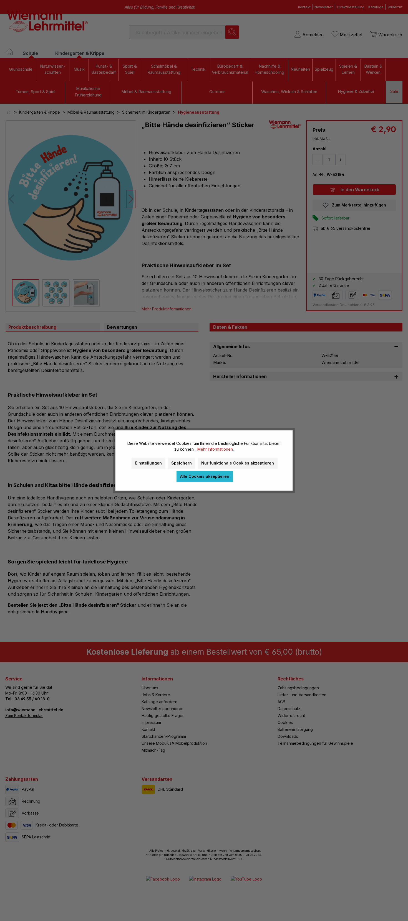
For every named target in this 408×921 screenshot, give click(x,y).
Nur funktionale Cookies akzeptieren (237, 463)
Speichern (181, 463)
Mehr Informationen (215, 449)
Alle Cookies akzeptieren (204, 476)
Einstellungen (148, 463)
